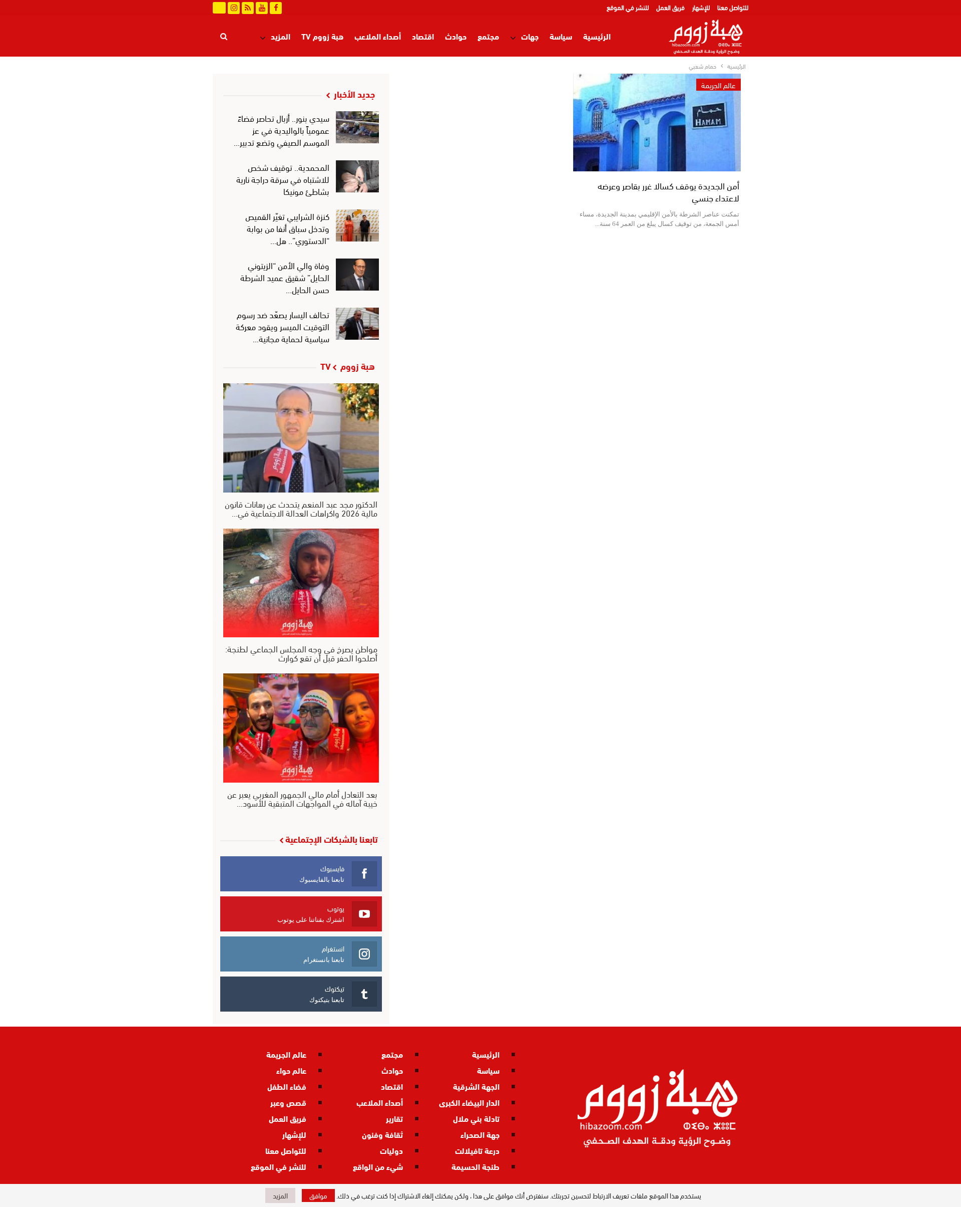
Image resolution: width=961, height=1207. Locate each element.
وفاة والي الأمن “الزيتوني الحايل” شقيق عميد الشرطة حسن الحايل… (284, 277)
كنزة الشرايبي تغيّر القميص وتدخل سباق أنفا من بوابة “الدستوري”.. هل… (287, 228)
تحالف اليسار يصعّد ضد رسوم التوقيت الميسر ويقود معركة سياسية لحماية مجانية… (282, 326)
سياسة (561, 36)
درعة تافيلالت (477, 1150)
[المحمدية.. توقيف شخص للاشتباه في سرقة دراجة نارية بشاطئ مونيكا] (357, 176)
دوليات (391, 1150)
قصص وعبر (288, 1102)
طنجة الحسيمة (475, 1166)
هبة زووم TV (322, 36)
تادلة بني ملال (476, 1118)
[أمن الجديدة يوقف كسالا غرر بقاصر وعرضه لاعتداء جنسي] (657, 122)
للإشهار (701, 7)
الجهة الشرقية (476, 1086)
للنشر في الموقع (628, 7)
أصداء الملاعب (377, 36)
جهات (530, 36)
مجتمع (488, 36)
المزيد (280, 36)
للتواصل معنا (732, 7)
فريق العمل (670, 7)
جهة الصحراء (480, 1134)
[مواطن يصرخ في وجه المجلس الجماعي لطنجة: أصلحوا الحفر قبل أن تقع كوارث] (301, 583)
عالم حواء (291, 1070)
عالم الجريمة (718, 85)
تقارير (394, 1118)
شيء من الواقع (378, 1166)
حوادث (455, 36)
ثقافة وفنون (382, 1134)
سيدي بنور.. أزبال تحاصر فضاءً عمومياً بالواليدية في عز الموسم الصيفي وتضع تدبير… (281, 129)
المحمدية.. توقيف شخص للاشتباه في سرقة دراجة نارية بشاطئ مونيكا (282, 178)
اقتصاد (423, 36)
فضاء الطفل (286, 1086)
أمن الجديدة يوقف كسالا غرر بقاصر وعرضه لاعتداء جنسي (668, 191)
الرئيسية (597, 36)
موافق (318, 1195)
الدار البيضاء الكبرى (469, 1102)
